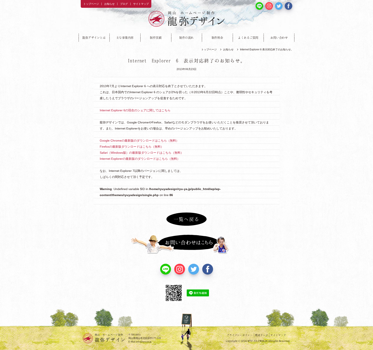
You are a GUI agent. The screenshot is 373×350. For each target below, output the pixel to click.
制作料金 (217, 37)
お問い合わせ (279, 37)
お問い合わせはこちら (186, 244)
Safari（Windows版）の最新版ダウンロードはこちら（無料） (141, 152)
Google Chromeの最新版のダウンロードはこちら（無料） (139, 140)
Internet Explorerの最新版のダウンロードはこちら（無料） (140, 158)
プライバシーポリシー (240, 335)
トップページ (91, 4)
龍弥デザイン (110, 337)
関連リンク (261, 335)
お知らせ (109, 4)
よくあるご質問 (248, 37)
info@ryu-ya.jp (144, 341)
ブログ (124, 4)
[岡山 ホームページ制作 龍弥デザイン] (186, 19)
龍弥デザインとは (94, 37)
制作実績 (155, 37)
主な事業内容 (125, 37)
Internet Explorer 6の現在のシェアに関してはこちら (135, 110)
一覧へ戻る (186, 219)
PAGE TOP (186, 324)
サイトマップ (141, 4)
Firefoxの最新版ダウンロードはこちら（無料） (132, 146)
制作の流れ (186, 37)
